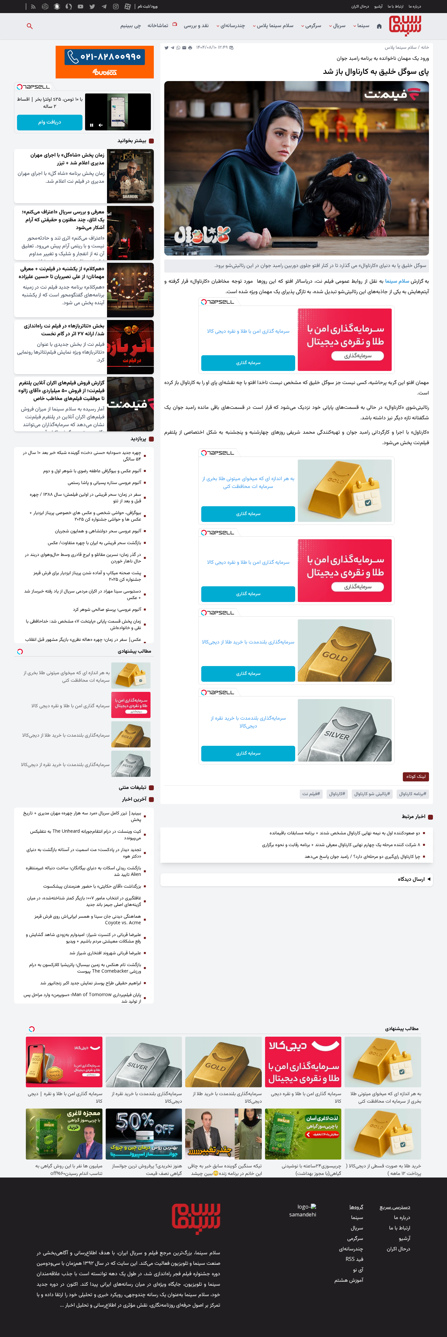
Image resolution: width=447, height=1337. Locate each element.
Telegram (172, 47)
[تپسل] (204, 302)
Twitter (166, 47)
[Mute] (101, 125)
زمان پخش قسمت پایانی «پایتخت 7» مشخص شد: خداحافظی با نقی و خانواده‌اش (83, 624)
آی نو (358, 1270)
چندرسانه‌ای (233, 26)
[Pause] (92, 125)
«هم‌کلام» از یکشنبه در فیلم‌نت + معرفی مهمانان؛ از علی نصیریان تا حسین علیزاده (61, 273)
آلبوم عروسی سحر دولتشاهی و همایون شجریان (98, 531)
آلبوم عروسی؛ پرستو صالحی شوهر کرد (107, 610)
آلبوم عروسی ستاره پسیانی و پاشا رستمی (104, 483)
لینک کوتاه (416, 776)
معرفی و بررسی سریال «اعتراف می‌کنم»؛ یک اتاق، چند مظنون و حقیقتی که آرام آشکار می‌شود (63, 220)
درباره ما (415, 6)
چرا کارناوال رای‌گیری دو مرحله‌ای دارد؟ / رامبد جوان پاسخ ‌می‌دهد (362, 857)
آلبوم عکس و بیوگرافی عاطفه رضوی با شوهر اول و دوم (92, 471)
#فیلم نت (311, 794)
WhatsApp (178, 47)
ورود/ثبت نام (147, 6)
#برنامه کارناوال (412, 794)
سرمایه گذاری (248, 363)
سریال (339, 26)
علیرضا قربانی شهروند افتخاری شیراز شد (105, 953)
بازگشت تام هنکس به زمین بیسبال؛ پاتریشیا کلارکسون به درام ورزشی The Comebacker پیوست (85, 968)
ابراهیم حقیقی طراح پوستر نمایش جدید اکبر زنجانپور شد (90, 983)
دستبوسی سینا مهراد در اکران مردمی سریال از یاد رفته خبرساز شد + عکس (82, 594)
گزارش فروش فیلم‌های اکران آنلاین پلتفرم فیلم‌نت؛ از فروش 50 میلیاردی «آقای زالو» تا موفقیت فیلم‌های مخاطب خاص (61, 391)
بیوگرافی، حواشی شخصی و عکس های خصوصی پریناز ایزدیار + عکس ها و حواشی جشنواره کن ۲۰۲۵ (85, 516)
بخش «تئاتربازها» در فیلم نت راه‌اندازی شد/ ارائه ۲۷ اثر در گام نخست (64, 330)
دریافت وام (49, 122)
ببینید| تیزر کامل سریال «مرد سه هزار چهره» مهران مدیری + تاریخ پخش (82, 816)
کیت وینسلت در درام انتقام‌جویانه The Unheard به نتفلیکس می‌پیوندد (85, 835)
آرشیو (378, 6)
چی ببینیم (130, 26)
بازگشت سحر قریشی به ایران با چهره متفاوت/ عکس (94, 543)
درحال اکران (360, 6)
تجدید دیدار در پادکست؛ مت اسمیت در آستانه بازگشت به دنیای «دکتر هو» (84, 853)
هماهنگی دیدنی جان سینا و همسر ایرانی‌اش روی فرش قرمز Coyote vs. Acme (87, 920)
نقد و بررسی (196, 26)
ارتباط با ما (395, 6)
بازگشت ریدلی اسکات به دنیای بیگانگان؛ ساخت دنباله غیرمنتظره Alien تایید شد (83, 871)
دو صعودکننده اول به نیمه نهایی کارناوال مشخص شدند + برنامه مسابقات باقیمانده (345, 833)
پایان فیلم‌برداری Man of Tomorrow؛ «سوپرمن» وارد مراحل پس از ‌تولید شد (82, 998)
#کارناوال (337, 794)
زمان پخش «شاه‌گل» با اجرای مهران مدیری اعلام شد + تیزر (67, 159)
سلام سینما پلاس (275, 26)
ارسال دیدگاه (411, 880)
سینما (363, 26)
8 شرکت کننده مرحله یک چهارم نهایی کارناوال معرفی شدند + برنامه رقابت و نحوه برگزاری (341, 845)
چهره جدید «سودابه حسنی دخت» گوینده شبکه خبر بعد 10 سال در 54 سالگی (82, 456)
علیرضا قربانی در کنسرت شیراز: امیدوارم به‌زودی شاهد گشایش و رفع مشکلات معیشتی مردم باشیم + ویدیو (83, 938)
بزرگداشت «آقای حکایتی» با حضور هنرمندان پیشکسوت (92, 886)
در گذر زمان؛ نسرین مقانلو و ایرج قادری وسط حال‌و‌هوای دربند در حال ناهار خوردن (83, 558)
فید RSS (354, 1260)
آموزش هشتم (348, 1281)
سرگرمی (313, 26)
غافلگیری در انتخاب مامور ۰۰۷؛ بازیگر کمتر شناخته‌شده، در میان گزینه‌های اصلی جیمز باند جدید (84, 901)
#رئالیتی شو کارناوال (372, 794)
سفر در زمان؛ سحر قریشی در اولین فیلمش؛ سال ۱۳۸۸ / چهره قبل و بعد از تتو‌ (85, 498)
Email (184, 47)
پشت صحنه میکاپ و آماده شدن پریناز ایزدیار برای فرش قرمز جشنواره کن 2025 (87, 576)
